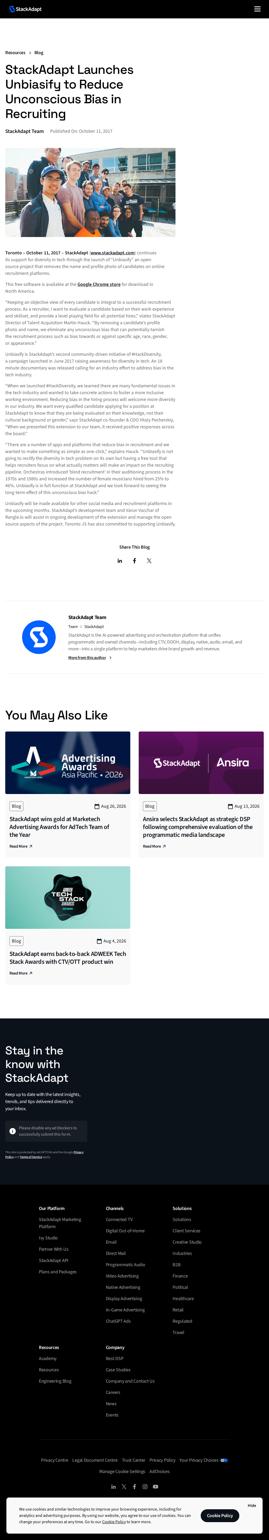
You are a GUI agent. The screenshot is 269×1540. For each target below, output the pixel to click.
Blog (38, 52)
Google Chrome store (99, 284)
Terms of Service (31, 1157)
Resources (15, 52)
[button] (257, 9)
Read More (18, 846)
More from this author (87, 658)
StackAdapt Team (24, 131)
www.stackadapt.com (112, 253)
